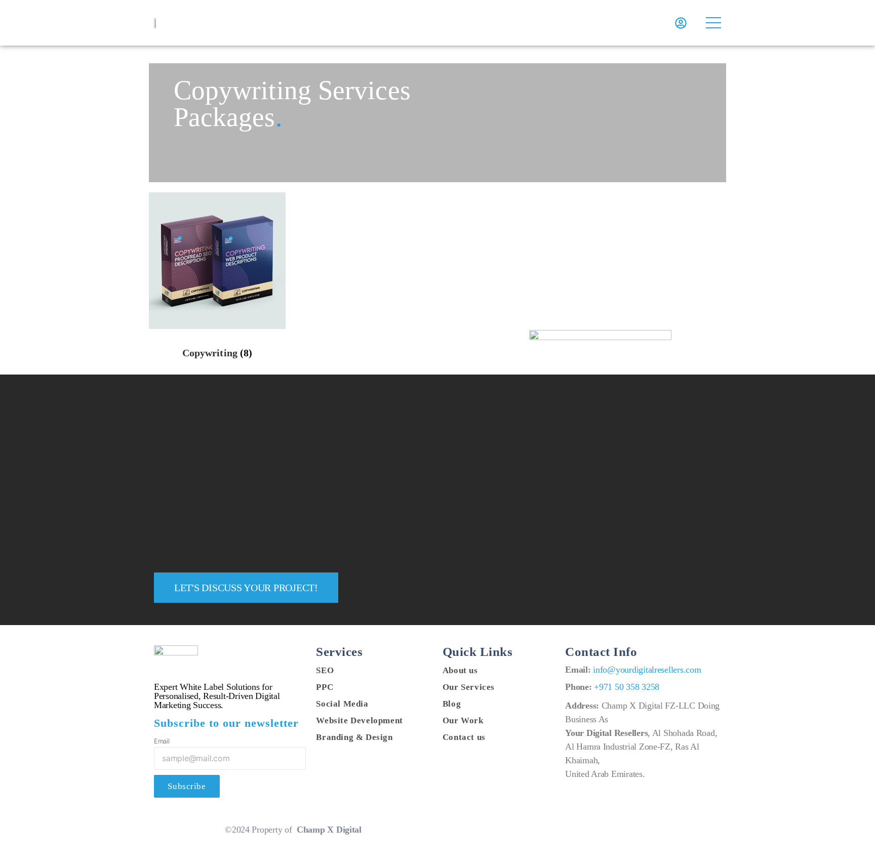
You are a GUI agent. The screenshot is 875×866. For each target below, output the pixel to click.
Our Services (469, 687)
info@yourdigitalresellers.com (647, 670)
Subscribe (187, 786)
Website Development (359, 720)
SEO (325, 670)
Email (162, 741)
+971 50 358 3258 (626, 687)
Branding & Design (354, 737)
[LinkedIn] (596, 827)
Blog (452, 704)
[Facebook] (567, 827)
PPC (324, 687)
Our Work (463, 720)
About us (460, 670)
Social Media (342, 704)
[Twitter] (581, 827)
